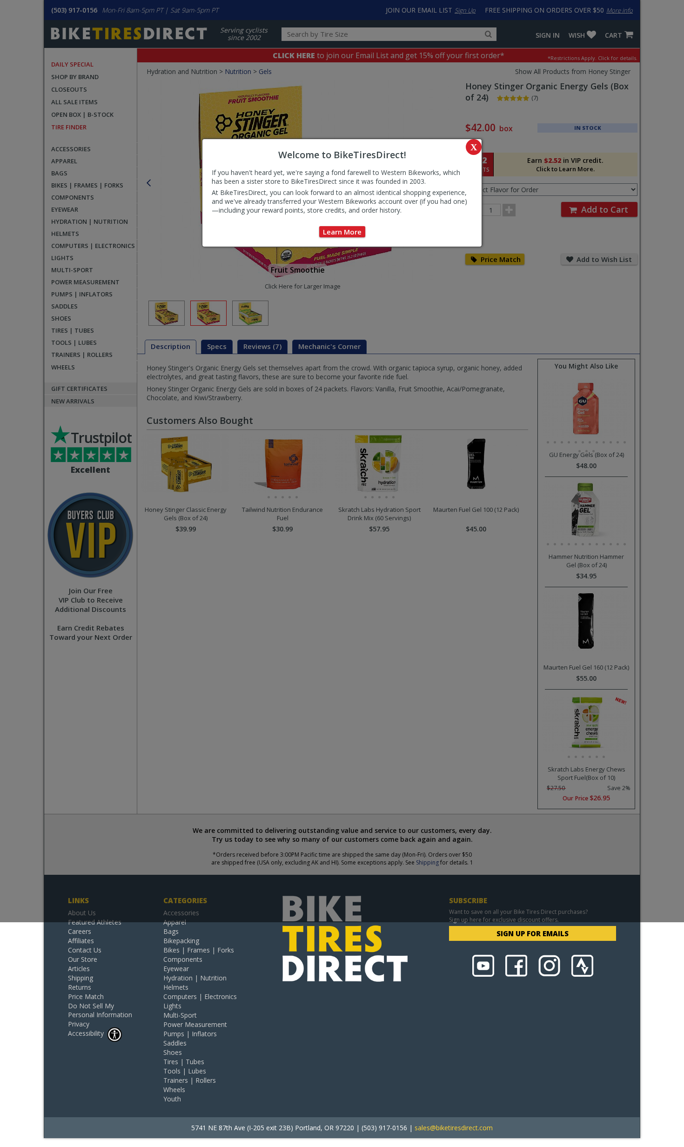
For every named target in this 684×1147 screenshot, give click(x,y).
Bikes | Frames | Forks (198, 950)
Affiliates (81, 940)
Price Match (86, 996)
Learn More (342, 231)
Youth (172, 1098)
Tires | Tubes (183, 1061)
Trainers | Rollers (189, 1080)
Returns (79, 987)
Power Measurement (195, 1024)
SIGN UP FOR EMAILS (532, 933)
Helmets (175, 987)
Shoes (172, 1052)
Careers (79, 931)
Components (182, 959)
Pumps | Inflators (190, 1033)
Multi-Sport (180, 1015)
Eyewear (176, 968)
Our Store (82, 959)
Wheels (174, 1089)
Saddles (175, 1043)
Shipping (80, 977)
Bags (171, 931)
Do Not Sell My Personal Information (100, 1010)
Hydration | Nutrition (195, 977)
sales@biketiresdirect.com (454, 1127)
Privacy (78, 1024)
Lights (172, 1005)
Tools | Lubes (184, 1071)
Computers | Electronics (200, 996)
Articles (79, 968)
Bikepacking (181, 940)
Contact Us (84, 950)
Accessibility (86, 1033)
